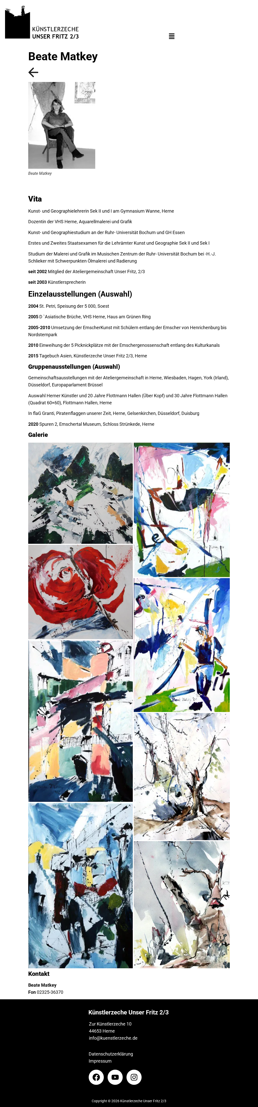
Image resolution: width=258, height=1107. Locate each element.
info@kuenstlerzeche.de (113, 1038)
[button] (172, 36)
